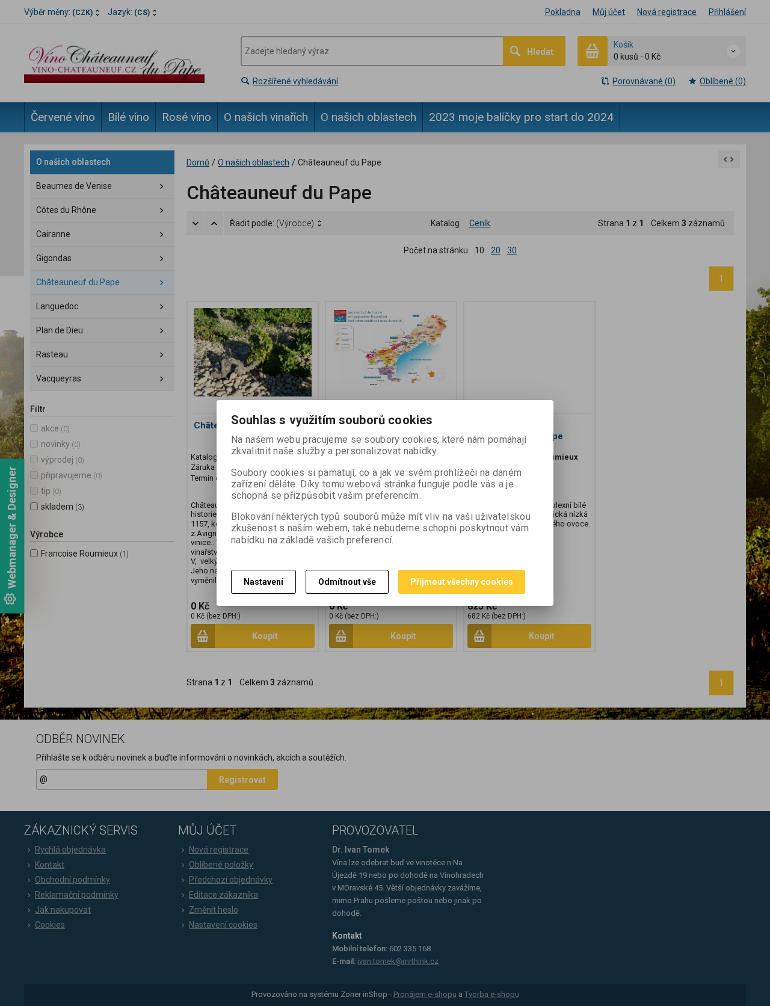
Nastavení (263, 582)
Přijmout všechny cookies (461, 582)
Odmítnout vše (347, 582)
